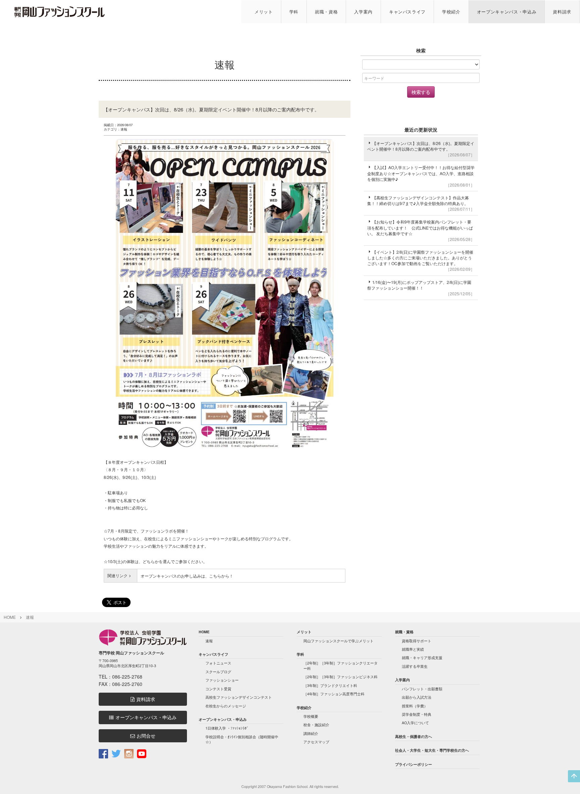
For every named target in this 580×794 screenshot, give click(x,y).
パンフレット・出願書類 (422, 688)
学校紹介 (451, 11)
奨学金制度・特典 (416, 714)
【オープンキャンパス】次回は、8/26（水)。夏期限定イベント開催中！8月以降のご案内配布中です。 (421, 148)
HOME (10, 617)
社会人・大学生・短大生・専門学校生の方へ (432, 750)
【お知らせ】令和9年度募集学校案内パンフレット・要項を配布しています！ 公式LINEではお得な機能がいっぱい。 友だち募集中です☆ (421, 230)
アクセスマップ (316, 741)
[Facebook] (103, 753)
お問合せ (146, 736)
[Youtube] (141, 753)
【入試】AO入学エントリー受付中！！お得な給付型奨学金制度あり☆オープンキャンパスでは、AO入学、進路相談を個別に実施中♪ (421, 175)
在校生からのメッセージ (225, 705)
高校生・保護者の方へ (413, 736)
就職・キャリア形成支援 (422, 657)
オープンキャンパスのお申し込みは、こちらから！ (187, 576)
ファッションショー (222, 680)
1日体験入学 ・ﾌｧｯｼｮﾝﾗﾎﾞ (227, 728)
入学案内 (363, 11)
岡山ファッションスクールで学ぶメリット (338, 640)
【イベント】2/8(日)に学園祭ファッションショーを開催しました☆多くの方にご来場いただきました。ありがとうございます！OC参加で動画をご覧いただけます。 (421, 260)
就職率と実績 (413, 649)
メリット (263, 11)
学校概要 (310, 716)
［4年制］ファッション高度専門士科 (334, 693)
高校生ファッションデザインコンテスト (238, 697)
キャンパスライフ (407, 11)
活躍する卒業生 (415, 666)
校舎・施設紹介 (316, 724)
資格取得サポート (416, 640)
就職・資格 (326, 11)
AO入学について (415, 722)
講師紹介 (310, 733)
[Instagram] (129, 753)
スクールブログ (218, 671)
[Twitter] (116, 753)
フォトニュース (218, 662)
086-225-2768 (127, 676)
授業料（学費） (415, 705)
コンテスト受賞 (218, 688)
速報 (30, 617)
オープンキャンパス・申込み (507, 11)
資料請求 (562, 11)
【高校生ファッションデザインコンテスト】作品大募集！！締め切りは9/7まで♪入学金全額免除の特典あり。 (421, 203)
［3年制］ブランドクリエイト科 (330, 685)
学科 (293, 11)
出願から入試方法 (416, 697)
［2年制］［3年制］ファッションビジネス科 (340, 676)
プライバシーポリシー (413, 764)
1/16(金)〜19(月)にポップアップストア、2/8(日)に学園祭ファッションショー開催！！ (421, 287)
